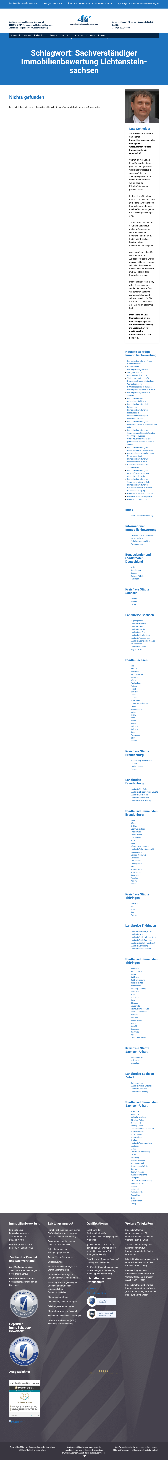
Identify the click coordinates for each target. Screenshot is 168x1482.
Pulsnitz (134, 723)
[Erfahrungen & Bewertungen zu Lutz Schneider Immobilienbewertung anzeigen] (24, 1398)
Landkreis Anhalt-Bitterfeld (141, 1086)
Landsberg (135, 1146)
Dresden (134, 601)
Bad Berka (135, 977)
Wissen (80, 35)
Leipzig (133, 604)
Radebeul (134, 729)
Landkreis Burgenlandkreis (141, 1143)
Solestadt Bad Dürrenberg (141, 1181)
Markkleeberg (136, 709)
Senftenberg (136, 872)
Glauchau (134, 692)
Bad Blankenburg (138, 980)
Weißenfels (135, 1189)
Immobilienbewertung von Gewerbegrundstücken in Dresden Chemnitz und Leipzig (141, 433)
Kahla (133, 1000)
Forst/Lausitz (136, 835)
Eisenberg (135, 991)
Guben (133, 840)
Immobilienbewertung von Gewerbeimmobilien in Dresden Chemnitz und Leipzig (139, 488)
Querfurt (134, 1169)
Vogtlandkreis (136, 649)
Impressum (92, 1288)
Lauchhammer (137, 852)
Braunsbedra (136, 1123)
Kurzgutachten (137, 538)
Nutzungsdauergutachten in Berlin (141, 390)
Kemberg (134, 1140)
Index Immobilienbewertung (142, 516)
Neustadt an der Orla (139, 1012)
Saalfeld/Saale (136, 1020)
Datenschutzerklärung (97, 1293)
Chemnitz (134, 599)
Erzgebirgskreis (137, 621)
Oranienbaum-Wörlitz (139, 1166)
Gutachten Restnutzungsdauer (140, 496)
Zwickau (134, 741)
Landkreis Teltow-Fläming (141, 801)
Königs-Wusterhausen (140, 846)
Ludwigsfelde (136, 864)
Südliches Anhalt (137, 1183)
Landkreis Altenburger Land (142, 931)
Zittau (133, 738)
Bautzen (134, 669)
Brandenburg (136, 570)
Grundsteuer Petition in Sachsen (140, 493)
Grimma (134, 698)
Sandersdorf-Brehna (139, 1175)
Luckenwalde (136, 861)
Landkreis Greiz (137, 934)
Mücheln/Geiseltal (138, 1160)
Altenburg (135, 968)
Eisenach (134, 903)
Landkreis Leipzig (138, 629)
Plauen (133, 721)
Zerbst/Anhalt (136, 1201)
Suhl (132, 912)
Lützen (133, 1155)
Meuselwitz (135, 1006)
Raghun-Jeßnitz (137, 1172)
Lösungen (53, 35)
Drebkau (134, 826)
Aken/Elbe (135, 1111)
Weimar (134, 915)
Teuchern (134, 1186)
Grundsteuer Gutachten (137, 499)
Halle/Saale (135, 1060)
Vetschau (134, 878)
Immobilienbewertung (22, 35)
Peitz (133, 866)
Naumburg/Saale (138, 1163)
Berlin (133, 567)
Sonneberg (135, 1029)
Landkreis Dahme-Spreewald (142, 849)
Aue (132, 666)
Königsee (134, 1003)
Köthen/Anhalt (137, 1083)
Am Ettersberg (136, 971)
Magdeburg (135, 1063)
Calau (133, 820)
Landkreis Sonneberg (139, 946)
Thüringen (135, 579)
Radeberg (134, 726)
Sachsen (134, 573)
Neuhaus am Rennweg (140, 1009)
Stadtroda (135, 1032)
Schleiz (133, 1023)
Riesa (133, 732)
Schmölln (134, 1026)
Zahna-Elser (135, 1195)
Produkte (66, 35)
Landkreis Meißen (138, 632)
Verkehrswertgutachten (140, 541)
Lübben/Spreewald (138, 855)
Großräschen (136, 838)
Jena (133, 909)
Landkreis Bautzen (138, 624)
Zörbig (133, 1204)
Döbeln (133, 680)
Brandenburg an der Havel (141, 761)
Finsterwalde (136, 832)
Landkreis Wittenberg (139, 1092)
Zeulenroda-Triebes (138, 1038)
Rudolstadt (135, 1017)
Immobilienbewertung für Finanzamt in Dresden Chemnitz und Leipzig (142, 424)
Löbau (133, 706)
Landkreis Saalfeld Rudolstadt (143, 943)
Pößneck (134, 1015)
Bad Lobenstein (137, 983)
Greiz (133, 994)
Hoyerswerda (136, 700)
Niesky (133, 715)
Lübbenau (135, 858)
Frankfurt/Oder (137, 766)
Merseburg (135, 1157)
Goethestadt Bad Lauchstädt (142, 1129)
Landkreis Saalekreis (139, 1089)
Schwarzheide (136, 869)
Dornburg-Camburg (138, 989)
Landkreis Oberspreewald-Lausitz (144, 792)
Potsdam (134, 769)
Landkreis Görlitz (137, 626)
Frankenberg (136, 683)
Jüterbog (134, 843)
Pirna (133, 718)
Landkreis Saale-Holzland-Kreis (143, 937)
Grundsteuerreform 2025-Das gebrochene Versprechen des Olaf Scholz (141, 442)
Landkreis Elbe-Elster (139, 789)
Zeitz (133, 1198)
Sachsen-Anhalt (137, 576)
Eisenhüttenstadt (138, 829)
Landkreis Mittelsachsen (140, 635)
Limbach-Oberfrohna (139, 703)
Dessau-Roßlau (137, 1057)
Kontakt (91, 35)
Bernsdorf (135, 672)
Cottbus (134, 763)
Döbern (133, 823)
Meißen (133, 712)
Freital (133, 689)
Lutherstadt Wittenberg (140, 1152)
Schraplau (135, 1178)
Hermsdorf (135, 997)
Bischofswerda (137, 674)
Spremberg (135, 875)
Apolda (133, 974)
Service (103, 35)
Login (84, 1456)
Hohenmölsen (136, 1134)
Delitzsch (134, 677)
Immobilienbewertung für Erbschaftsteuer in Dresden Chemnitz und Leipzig (138, 473)
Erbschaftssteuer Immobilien (142, 535)
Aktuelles (39, 35)
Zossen (133, 884)
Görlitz (133, 695)
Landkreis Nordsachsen (140, 638)
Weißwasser (135, 735)
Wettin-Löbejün (137, 1192)
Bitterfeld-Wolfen (137, 1120)
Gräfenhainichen (137, 1131)
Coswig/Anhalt (137, 1126)
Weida (133, 1035)
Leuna (133, 1149)
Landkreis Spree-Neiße (140, 798)
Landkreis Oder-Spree (139, 795)
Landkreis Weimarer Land (141, 949)
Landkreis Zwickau (138, 647)
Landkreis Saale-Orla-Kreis (141, 940)
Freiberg (134, 686)
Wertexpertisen (137, 544)
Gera (133, 906)
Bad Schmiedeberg (138, 1117)
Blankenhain (136, 986)
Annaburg (135, 1114)
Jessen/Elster (136, 1137)
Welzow (134, 881)
